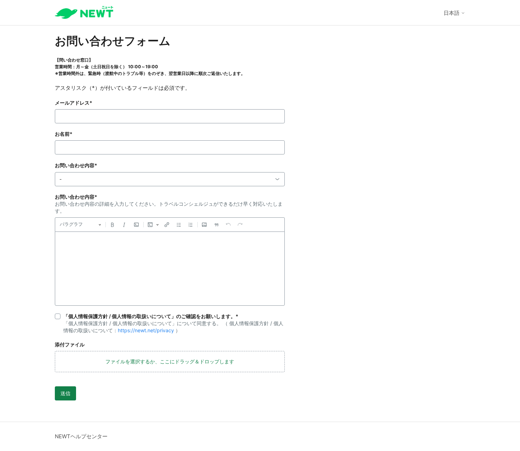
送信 (65, 393)
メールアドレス (73, 103)
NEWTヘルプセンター (81, 436)
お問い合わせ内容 (76, 165)
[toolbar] (169, 224)
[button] (170, 361)
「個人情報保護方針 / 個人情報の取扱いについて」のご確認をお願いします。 (150, 316)
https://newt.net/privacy (146, 330)
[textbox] (170, 269)
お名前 (64, 134)
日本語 (452, 13)
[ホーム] (84, 12)
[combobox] (170, 179)
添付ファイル (70, 344)
